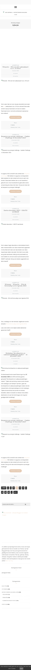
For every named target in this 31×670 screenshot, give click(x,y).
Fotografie (4, 589)
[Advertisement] (15, 44)
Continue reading (15, 117)
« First (4, 488)
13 (23, 488)
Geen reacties (15, 145)
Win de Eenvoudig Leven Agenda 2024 (16, 324)
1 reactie (15, 363)
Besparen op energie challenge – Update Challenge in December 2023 (15, 137)
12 (20, 488)
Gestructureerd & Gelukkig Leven (10, 592)
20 (2, 492)
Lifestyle (15, 65)
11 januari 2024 (15, 70)
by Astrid (15, 73)
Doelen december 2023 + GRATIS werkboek (15, 211)
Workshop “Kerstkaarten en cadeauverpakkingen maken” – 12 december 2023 (15, 354)
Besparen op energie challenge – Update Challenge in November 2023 (15, 421)
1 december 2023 (15, 288)
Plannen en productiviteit (9, 600)
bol (4, 106)
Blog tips (4, 586)
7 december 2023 (15, 214)
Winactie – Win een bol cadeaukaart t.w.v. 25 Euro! (15, 67)
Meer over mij (8, 560)
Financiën (5, 597)
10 (13, 488)
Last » (15, 492)
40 (8, 492)
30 (5, 492)
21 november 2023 (16, 424)
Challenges (5, 594)
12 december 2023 (16, 140)
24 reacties (15, 76)
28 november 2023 (15, 358)
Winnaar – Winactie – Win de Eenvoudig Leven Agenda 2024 (15, 285)
